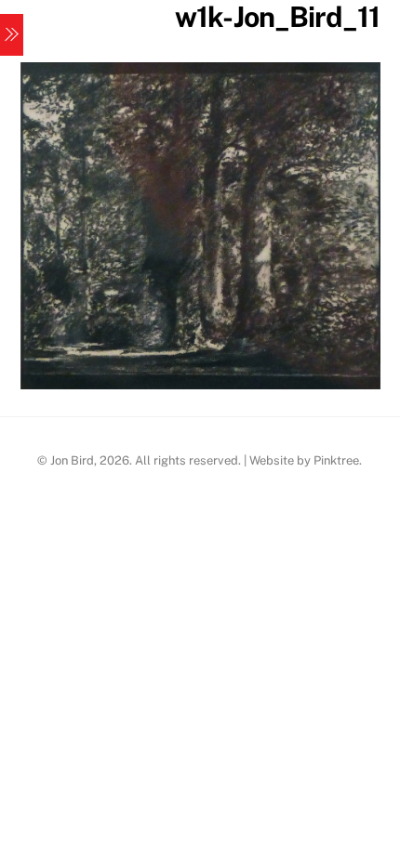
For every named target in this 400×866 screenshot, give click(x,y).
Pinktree (336, 460)
